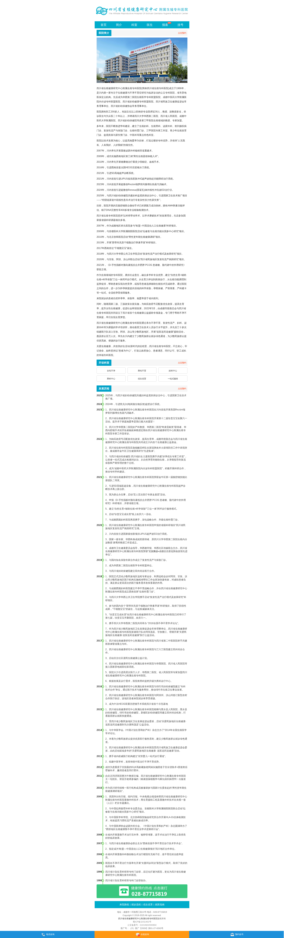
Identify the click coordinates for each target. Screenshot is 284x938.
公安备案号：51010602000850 (142, 925)
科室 (134, 24)
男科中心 (111, 378)
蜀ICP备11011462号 (142, 922)
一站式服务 (173, 378)
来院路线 (124, 904)
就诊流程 (136, 904)
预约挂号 (239, 934)
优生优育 (142, 378)
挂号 (180, 24)
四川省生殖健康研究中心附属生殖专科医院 (138, 918)
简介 (119, 24)
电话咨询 (50, 934)
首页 (103, 24)
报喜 (165, 24)
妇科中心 (173, 370)
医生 (150, 24)
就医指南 (159, 904)
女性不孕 (111, 370)
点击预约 (182, 33)
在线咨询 (145, 934)
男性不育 (142, 370)
